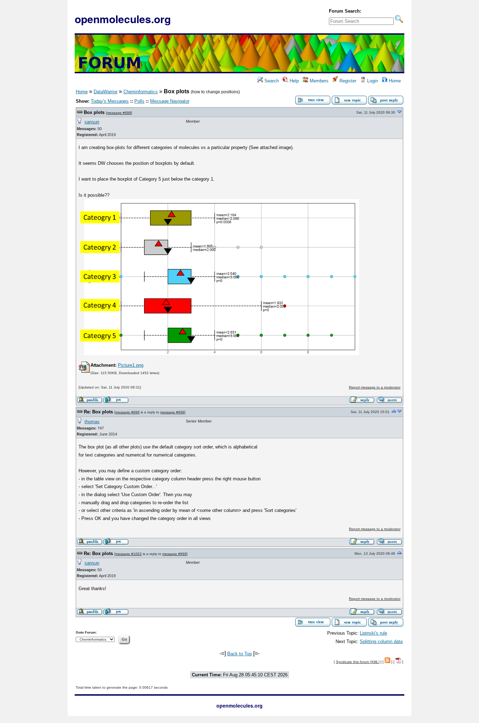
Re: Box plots (98, 411)
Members (318, 80)
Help (293, 80)
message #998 (119, 113)
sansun (92, 121)
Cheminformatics (140, 91)
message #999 (127, 412)
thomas (92, 421)
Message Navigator (169, 101)
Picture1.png (130, 365)
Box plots (94, 112)
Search (271, 80)
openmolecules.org (123, 18)
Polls (139, 101)
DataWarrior (105, 91)
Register (347, 80)
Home (394, 80)
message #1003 (128, 554)
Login (372, 80)
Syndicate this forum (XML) (357, 662)
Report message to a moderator (374, 387)
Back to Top (239, 653)
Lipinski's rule (373, 633)
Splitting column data (381, 641)
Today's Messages (110, 101)
